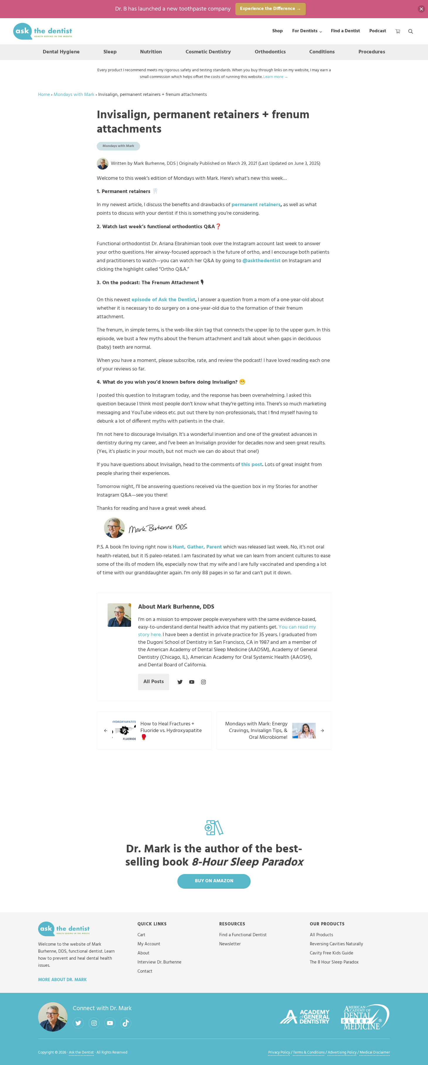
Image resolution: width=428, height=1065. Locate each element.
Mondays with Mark (74, 95)
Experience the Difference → (270, 9)
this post (251, 464)
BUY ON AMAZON (214, 881)
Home (44, 95)
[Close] (421, 9)
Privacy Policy (279, 1052)
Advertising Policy (342, 1052)
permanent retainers (256, 205)
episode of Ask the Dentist (163, 300)
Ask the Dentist (81, 1052)
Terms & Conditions (309, 1052)
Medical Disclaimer (375, 1052)
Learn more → (275, 77)
